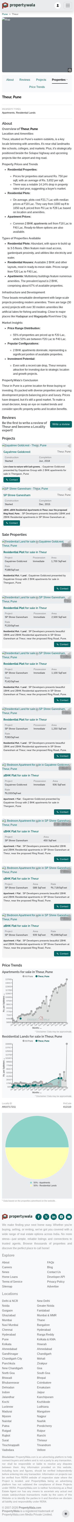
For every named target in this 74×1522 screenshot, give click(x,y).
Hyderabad (44, 1329)
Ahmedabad (9, 1349)
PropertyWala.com (30, 1507)
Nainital (7, 1421)
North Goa (8, 1373)
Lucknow (7, 1406)
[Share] (69, 446)
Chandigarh (44, 1353)
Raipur (41, 1430)
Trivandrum (44, 1445)
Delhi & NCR (10, 1300)
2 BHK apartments (36, 223)
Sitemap (7, 1286)
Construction (12, 457)
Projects (41, 79)
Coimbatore (44, 1382)
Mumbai (7, 1320)
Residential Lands (25, 112)
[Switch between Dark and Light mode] (66, 1514)
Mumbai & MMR (47, 1315)
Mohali (41, 1358)
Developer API (56, 1276)
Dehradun (8, 1387)
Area (53, 557)
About (10, 79)
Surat (5, 1440)
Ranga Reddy (45, 1334)
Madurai (7, 1411)
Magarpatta (41, 316)
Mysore (6, 1416)
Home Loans (10, 1276)
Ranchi (41, 1435)
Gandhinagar (10, 1353)
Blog (50, 1267)
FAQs (50, 1262)
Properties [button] (59, 79)
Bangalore (43, 1324)
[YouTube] (69, 1217)
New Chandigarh (12, 1368)
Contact (13, 479)
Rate (7, 566)
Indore (6, 1392)
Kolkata (6, 1344)
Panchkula (8, 1363)
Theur (24, 129)
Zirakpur (42, 1363)
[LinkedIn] (54, 1217)
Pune (5, 14)
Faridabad (43, 1310)
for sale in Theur (25, 552)
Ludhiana (43, 1406)
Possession (39, 557)
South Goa (43, 1373)
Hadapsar (22, 316)
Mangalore (43, 1411)
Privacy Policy (56, 1281)
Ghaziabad (8, 1315)
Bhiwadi (7, 1377)
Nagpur (41, 1416)
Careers (7, 1267)
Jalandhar (8, 1397)
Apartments (8, 112)
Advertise (53, 1286)
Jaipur (41, 1392)
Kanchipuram (45, 1397)
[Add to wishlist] (37, 446)
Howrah (42, 1344)
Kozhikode (43, 1401)
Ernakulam (43, 1387)
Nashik (41, 1421)
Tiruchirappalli (10, 1445)
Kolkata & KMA (46, 1339)
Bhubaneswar (10, 1382)
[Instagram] (61, 1217)
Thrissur (42, 1440)
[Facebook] (38, 1217)
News (5, 1272)
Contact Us (54, 1272)
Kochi (5, 1401)
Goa (39, 1368)
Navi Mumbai (10, 1324)
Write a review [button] (61, 424)
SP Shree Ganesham (16, 495)
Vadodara (8, 1450)
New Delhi (43, 1300)
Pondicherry (44, 1425)
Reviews (24, 79)
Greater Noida (45, 1305)
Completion (45, 457)
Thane (41, 1320)
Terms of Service (12, 1281)
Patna (5, 1425)
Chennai (7, 1329)
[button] (57, 5)
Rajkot (6, 1435)
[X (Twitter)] (46, 1217)
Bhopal (41, 1377)
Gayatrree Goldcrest (16, 452)
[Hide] (5, 446)
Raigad (6, 1430)
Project (8, 557)
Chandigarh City (12, 1358)
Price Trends (37, 87)
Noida (5, 1305)
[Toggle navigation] (68, 5)
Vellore (41, 1450)
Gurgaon (7, 1310)
